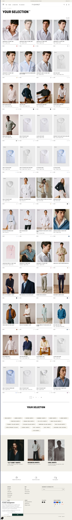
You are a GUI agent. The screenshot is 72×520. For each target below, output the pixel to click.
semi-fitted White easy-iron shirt (26, 168)
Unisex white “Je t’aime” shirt (42, 264)
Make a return (27, 489)
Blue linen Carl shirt (58, 326)
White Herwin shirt (7, 357)
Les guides (36, 430)
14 (41, 397)
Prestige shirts (15, 421)
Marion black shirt (57, 200)
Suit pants (47, 427)
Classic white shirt (40, 137)
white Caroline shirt (24, 231)
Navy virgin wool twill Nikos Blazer (26, 294)
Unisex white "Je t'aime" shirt (8, 42)
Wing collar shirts (56, 421)
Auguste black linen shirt (42, 105)
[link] (36, 1)
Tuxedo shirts (25, 427)
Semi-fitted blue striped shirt (8, 389)
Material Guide (9, 493)
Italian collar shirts (29, 424)
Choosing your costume (60, 427)
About (8, 500)
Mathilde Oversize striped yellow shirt (44, 200)
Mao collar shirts (60, 424)
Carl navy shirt (25, 105)
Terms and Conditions (28, 501)
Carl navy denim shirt (24, 357)
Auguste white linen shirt (58, 105)
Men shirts (8, 418)
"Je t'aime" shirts (13, 462)
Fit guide (8, 489)
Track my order (27, 491)
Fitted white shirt (40, 168)
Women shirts (18, 418)
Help (25, 486)
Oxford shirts (29, 418)
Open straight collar (12, 427)
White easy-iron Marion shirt (25, 200)
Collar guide (9, 491)
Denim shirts (53, 418)
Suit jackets (36, 427)
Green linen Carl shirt (7, 137)
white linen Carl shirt (7, 105)
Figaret (63, 516)
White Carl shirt (58, 74)
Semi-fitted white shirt (24, 137)
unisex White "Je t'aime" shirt (58, 42)
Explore (9, 486)
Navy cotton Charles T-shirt (8, 294)
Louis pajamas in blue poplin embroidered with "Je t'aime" (27, 73)
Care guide (9, 496)
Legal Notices (27, 503)
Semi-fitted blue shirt (7, 168)
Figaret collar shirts (13, 424)
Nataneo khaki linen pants (41, 294)
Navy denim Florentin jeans (58, 294)
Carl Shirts (52, 462)
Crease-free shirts (29, 421)
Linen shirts (63, 418)
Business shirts (33, 462)
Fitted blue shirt (57, 168)
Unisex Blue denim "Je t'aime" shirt (59, 231)
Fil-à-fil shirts (42, 421)
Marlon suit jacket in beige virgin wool (61, 263)
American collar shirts (45, 424)
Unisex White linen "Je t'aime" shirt (26, 42)
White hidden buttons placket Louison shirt (44, 232)
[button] (3, 4)
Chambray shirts (41, 418)
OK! (17, 514)
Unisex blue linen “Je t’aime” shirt (59, 389)
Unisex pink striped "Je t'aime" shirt (9, 264)
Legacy (26, 500)
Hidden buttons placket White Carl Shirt (61, 137)
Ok (63, 489)
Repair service (27, 493)
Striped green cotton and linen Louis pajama (44, 325)
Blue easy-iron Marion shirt (8, 231)
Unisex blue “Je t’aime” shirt (42, 42)
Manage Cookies (27, 505)
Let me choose (6, 514)
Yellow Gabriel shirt (41, 357)
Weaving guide (9, 495)
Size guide (9, 488)
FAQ (25, 488)
